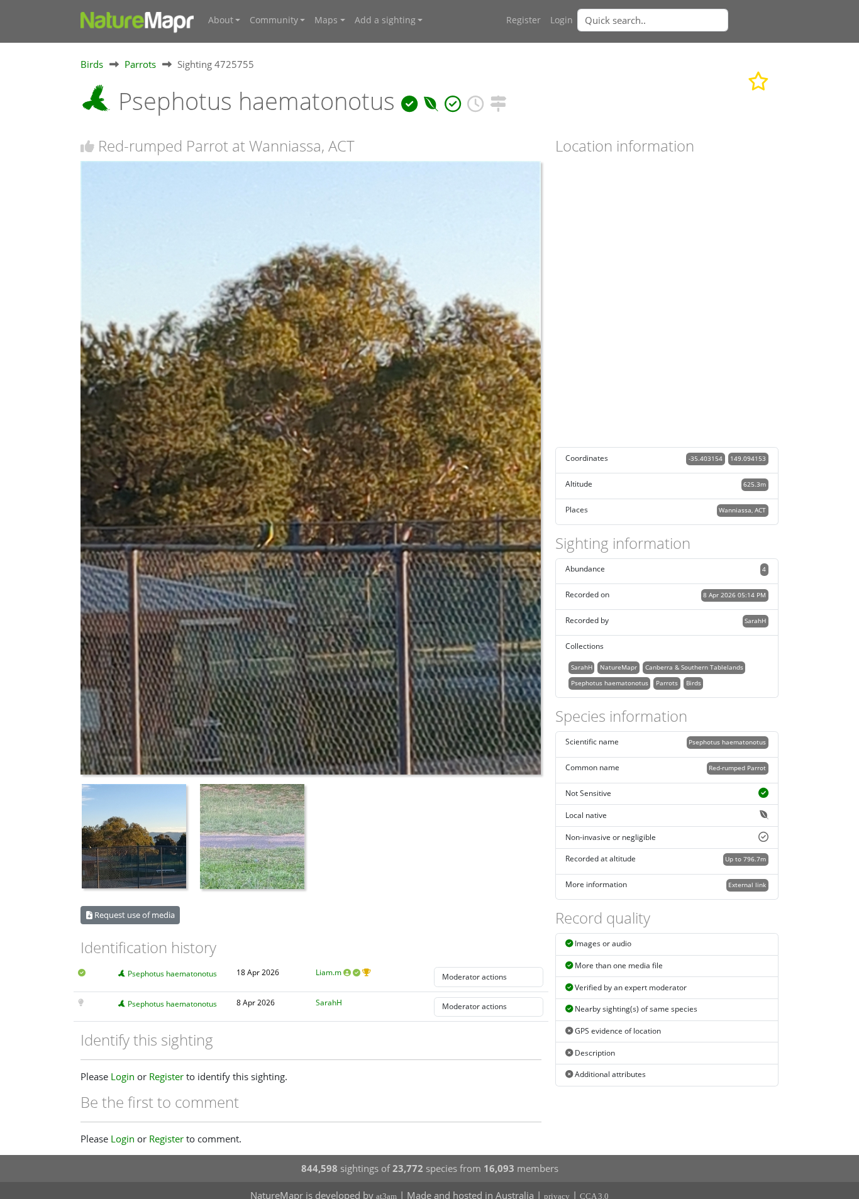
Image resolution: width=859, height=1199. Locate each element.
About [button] (220, 20)
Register (523, 20)
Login (561, 20)
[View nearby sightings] (498, 101)
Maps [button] (326, 20)
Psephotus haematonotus (172, 973)
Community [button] (274, 20)
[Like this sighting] (87, 146)
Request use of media (133, 914)
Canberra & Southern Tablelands (694, 667)
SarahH (329, 1002)
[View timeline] (475, 101)
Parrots (140, 64)
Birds (91, 64)
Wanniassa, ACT (742, 510)
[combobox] (678, 20)
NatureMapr (618, 667)
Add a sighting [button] (385, 20)
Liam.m (328, 972)
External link (747, 884)
